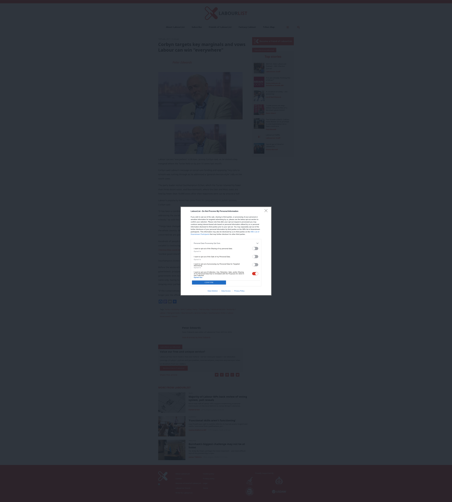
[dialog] (226, 251)
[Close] (266, 211)
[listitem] (226, 243)
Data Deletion (213, 291)
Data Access (226, 291)
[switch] (255, 248)
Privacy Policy (239, 291)
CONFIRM (209, 282)
